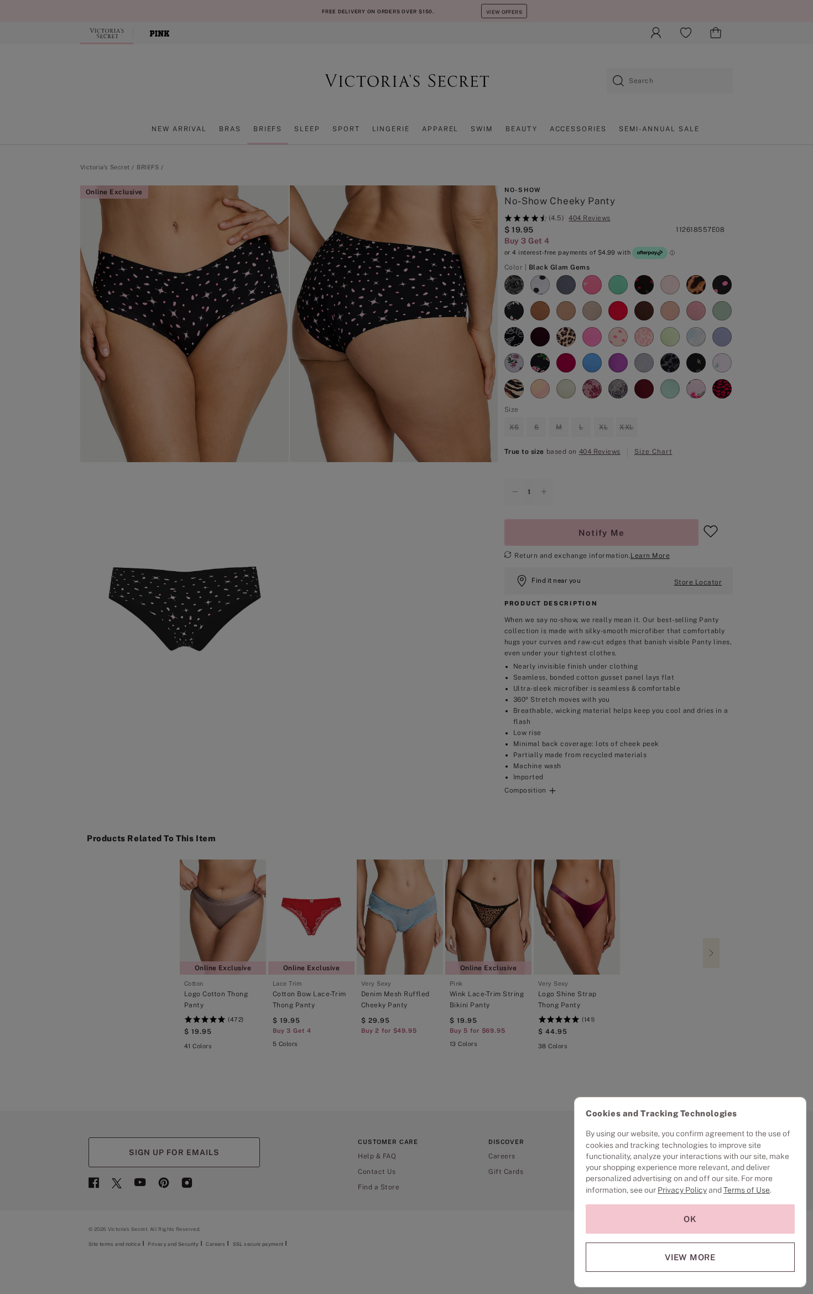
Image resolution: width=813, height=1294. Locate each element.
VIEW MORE (690, 1257)
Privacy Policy (682, 1190)
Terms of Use (746, 1190)
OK (690, 1219)
